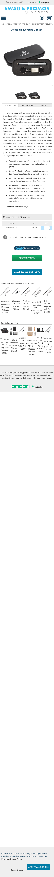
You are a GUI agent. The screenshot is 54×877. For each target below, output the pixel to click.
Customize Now (27, 258)
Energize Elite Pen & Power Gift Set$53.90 (40, 344)
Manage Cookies (17, 870)
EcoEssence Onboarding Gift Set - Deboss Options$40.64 (31, 347)
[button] (14, 2)
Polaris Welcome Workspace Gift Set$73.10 (14, 345)
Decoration (27, 105)
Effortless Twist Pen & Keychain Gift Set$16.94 (5, 307)
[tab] (10, 105)
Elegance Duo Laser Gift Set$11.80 (22, 343)
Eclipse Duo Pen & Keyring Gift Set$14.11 (47, 306)
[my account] (42, 18)
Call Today (27, 272)
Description (10, 105)
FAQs (43, 105)
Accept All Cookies (38, 867)
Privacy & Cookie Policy (11, 859)
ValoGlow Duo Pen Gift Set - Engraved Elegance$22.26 (4, 346)
